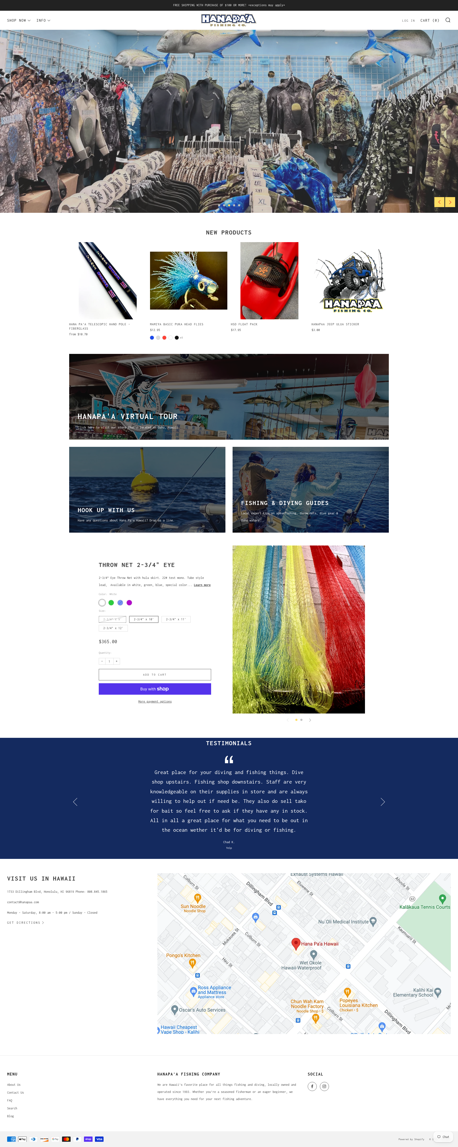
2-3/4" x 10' (144, 619)
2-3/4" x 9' (112, 619)
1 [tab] (219, 205)
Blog (10, 1116)
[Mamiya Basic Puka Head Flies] (188, 280)
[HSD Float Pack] (269, 280)
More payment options (155, 701)
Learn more (202, 585)
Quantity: (105, 653)
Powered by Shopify (411, 1139)
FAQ (9, 1100)
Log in (408, 20)
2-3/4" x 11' (176, 619)
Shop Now (16, 20)
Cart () (430, 20)
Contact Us (15, 1092)
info (41, 20)
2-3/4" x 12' (113, 628)
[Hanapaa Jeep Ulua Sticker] (350, 280)
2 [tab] (224, 205)
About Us (14, 1084)
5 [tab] (239, 205)
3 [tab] (229, 205)
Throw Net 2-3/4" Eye (137, 564)
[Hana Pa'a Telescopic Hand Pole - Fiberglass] (107, 280)
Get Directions (24, 922)
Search (12, 1108)
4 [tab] (234, 205)
